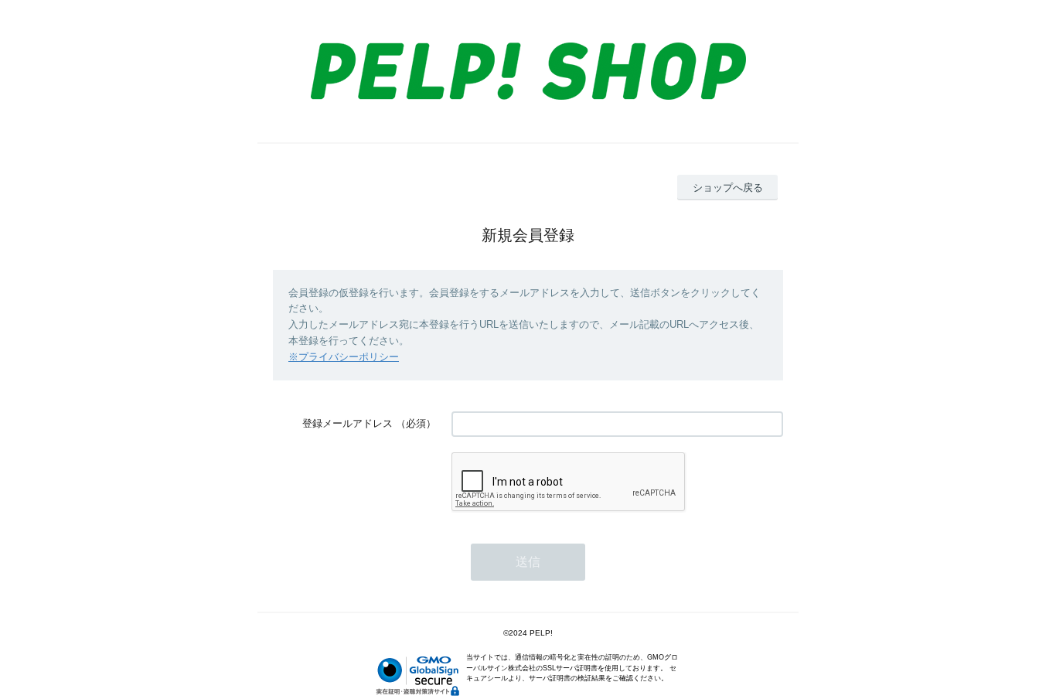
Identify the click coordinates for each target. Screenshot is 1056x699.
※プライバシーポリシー (343, 357)
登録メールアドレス (347, 423)
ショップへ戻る (728, 187)
